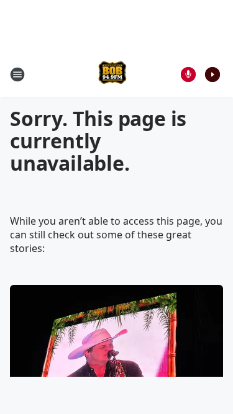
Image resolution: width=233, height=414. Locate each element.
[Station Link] (112, 74)
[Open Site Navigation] (17, 74)
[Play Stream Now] (212, 74)
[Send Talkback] (188, 74)
